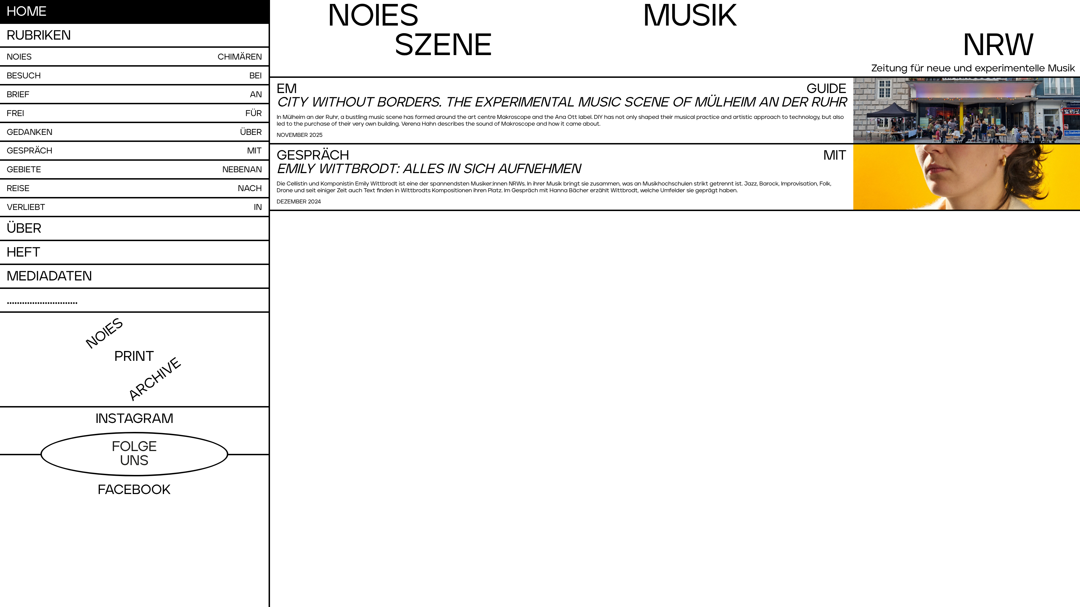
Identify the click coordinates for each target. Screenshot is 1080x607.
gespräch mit (134, 151)
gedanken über (134, 132)
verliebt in (134, 207)
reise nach (134, 188)
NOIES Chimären (134, 57)
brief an (134, 94)
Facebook (134, 490)
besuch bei (134, 76)
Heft (23, 252)
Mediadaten (49, 276)
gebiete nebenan (134, 170)
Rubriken (39, 35)
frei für (134, 113)
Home (27, 12)
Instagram (134, 419)
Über (24, 228)
